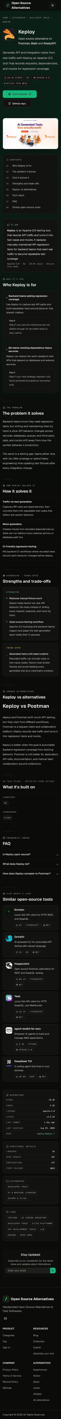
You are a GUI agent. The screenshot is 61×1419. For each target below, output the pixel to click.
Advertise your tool (43, 1353)
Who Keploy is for (22, 165)
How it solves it (20, 177)
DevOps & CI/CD (17, 1198)
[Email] (5, 1318)
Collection (38, 1341)
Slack (36, 1381)
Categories (18, 17)
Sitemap (7, 1387)
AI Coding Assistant (34, 1217)
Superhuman (40, 1369)
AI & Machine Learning (22, 1192)
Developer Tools (39, 17)
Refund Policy (10, 1381)
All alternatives (41, 1399)
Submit (37, 1347)
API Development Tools (22, 1229)
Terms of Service (12, 1375)
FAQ (14, 201)
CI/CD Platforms (42, 1223)
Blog (35, 1335)
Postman (24, 43)
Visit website (19, 94)
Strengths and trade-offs (25, 183)
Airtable (37, 1393)
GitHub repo (19, 103)
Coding (12, 1235)
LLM (42, 1229)
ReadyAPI (50, 43)
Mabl (34, 43)
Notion (36, 1375)
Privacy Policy (10, 1369)
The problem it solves (24, 171)
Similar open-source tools (26, 207)
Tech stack (18, 195)
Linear (36, 1387)
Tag (5, 1341)
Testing (12, 1217)
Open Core (26, 1235)
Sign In (6, 1347)
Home (5, 17)
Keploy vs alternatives (24, 189)
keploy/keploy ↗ (46, 1133)
